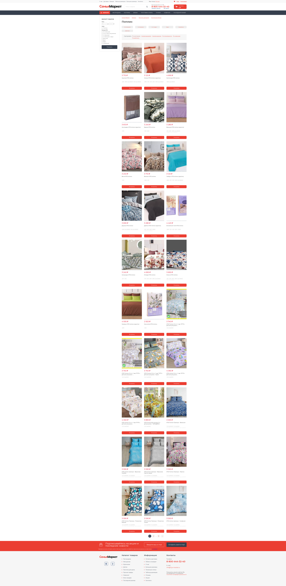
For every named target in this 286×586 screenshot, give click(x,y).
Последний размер (180, 12)
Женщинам (126, 561)
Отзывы (148, 575)
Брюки (135, 12)
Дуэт (104, 40)
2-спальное (141, 27)
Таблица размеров (120, 1)
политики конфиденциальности (176, 574)
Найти (147, 7)
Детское (127, 30)
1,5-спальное (127, 27)
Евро (104, 41)
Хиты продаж (127, 577)
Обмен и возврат (151, 561)
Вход (178, 1)
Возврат (112, 1)
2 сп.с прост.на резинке (109, 33)
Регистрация (183, 1)
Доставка (106, 1)
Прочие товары (128, 572)
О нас (100, 1)
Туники (158, 12)
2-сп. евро (154, 27)
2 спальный (106, 35)
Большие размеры (132, 1)
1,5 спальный (106, 31)
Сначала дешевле (146, 36)
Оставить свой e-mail (176, 545)
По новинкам (176, 36)
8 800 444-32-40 (160, 6)
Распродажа (117, 12)
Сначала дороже (156, 36)
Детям (125, 567)
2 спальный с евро (108, 36)
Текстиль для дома (129, 569)
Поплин (105, 28)
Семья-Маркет (110, 6)
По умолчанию (136, 36)
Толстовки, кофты (147, 12)
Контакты (140, 1)
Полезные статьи (151, 569)
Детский (105, 38)
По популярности (167, 36)
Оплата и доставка (151, 559)
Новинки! (167, 12)
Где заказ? (166, 8)
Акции (148, 577)
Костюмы (127, 12)
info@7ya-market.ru (173, 567)
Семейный (106, 43)
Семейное (181, 27)
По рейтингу (135, 38)
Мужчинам (126, 564)
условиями (154, 549)
